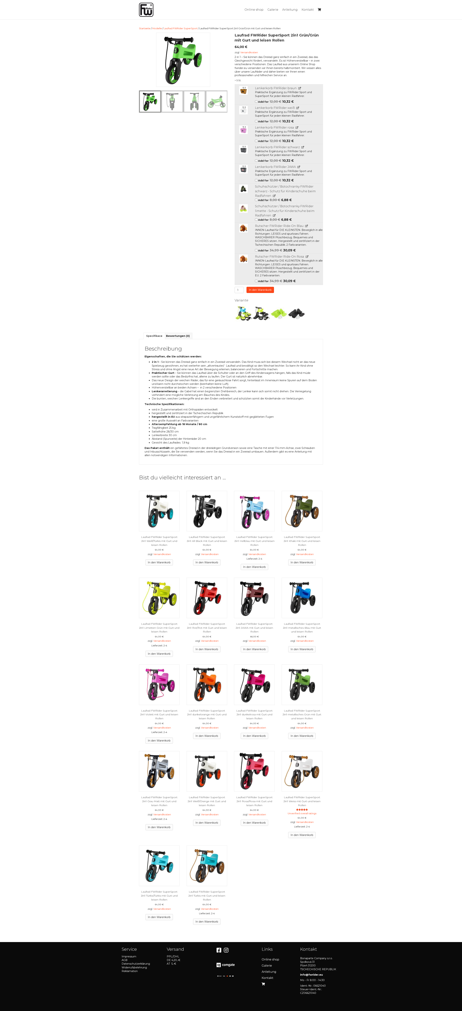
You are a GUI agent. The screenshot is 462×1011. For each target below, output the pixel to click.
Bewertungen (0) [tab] (178, 336)
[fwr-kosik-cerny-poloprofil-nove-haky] (243, 149)
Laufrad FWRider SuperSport (181, 28)
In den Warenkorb (260, 290)
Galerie (272, 9)
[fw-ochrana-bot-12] (243, 208)
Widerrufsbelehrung (134, 967)
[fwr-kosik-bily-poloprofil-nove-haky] (243, 110)
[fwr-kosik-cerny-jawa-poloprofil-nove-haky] (243, 169)
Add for (275, 101)
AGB (124, 960)
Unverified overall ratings (302, 813)
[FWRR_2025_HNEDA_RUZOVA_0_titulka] (243, 258)
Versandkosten (249, 52)
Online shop (254, 9)
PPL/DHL (173, 956)
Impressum (129, 956)
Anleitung (290, 9)
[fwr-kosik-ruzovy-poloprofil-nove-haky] (243, 129)
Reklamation (130, 971)
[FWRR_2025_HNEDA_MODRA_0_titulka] (243, 228)
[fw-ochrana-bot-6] (243, 188)
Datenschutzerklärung (136, 963)
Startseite (145, 28)
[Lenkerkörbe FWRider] (243, 90)
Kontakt (308, 9)
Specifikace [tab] (154, 336)
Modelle (157, 28)
